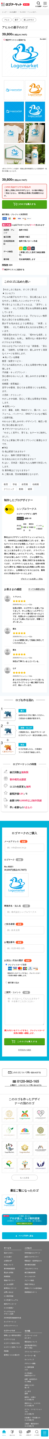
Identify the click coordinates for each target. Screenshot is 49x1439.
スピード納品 (29, 1280)
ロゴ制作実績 (8, 1296)
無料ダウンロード (10, 1304)
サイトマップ (29, 1359)
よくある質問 (8, 1284)
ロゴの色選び (8, 1308)
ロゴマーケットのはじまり (31, 1336)
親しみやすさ (29, 20)
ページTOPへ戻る (25, 1235)
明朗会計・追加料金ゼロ (33, 1260)
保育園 (25, 484)
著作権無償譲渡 (9, 1268)
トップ (4, 12)
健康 (30, 488)
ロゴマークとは (9, 1339)
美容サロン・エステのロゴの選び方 (32, 1404)
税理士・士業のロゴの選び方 (30, 1398)
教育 (6, 484)
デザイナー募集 (30, 1363)
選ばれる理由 (8, 1272)
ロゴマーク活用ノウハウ (12, 1347)
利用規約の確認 (24, 1050)
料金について (8, 1264)
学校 (15, 484)
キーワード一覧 (30, 1355)
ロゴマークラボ (9, 1330)
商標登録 (7, 1276)
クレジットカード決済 (17, 964)
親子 (16, 20)
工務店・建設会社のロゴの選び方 (32, 1424)
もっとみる (24, 1177)
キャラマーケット (10, 1321)
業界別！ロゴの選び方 (12, 1355)
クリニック (9, 488)
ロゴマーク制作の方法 (12, 1343)
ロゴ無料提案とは (29, 1368)
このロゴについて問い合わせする (26, 1072)
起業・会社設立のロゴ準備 (31, 1380)
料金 (20, 1435)
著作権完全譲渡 (30, 1264)
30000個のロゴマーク (32, 1253)
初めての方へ (8, 1253)
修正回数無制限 (30, 1272)
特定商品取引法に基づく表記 (31, 1346)
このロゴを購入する (26, 204)
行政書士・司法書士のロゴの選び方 (32, 1418)
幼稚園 (36, 484)
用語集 (6, 1351)
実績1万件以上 (30, 1284)
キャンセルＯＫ (30, 1276)
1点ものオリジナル (31, 1268)
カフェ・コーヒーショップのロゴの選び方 (33, 1411)
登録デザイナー (9, 1280)
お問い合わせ (8, 1292)
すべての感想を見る (36, 589)
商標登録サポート (31, 1292)
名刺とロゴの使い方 (29, 1386)
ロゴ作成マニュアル (11, 1300)
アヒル (6, 20)
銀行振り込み (13, 982)
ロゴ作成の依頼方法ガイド (30, 1374)
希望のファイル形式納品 (33, 1288)
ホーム (4, 1435)
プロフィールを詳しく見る (32, 578)
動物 (21, 488)
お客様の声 (28, 1435)
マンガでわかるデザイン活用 (9, 1312)
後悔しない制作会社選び (12, 1335)
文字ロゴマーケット (11, 1325)
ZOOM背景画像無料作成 (12, 1318)
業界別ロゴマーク (10, 1288)
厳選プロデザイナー (32, 1257)
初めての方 (12, 1435)
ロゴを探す (13, 12)
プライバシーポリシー (32, 1351)
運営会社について (31, 1341)
